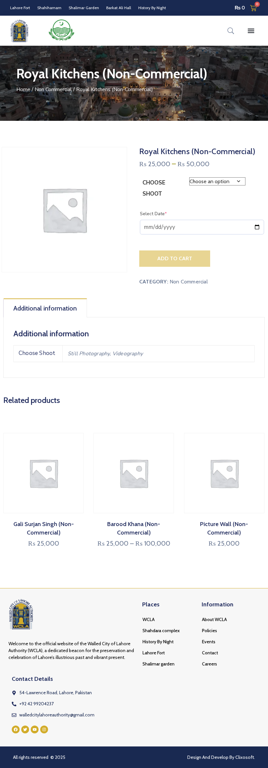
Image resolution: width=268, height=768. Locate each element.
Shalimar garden (158, 664)
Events (208, 642)
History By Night (152, 7)
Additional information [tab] (45, 308)
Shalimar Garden (84, 7)
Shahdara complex (161, 630)
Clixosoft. (245, 757)
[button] (251, 30)
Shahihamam (49, 7)
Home (23, 89)
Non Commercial (53, 89)
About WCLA (214, 619)
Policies (209, 630)
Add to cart (174, 258)
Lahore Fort (20, 7)
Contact (210, 653)
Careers (209, 664)
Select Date (163, 214)
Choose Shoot (153, 188)
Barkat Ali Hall (118, 7)
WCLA (148, 619)
